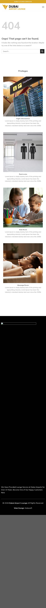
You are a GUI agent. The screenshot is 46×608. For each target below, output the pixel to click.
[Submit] (42, 51)
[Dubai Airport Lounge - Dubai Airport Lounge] (14, 7)
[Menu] (43, 7)
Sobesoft (28, 508)
